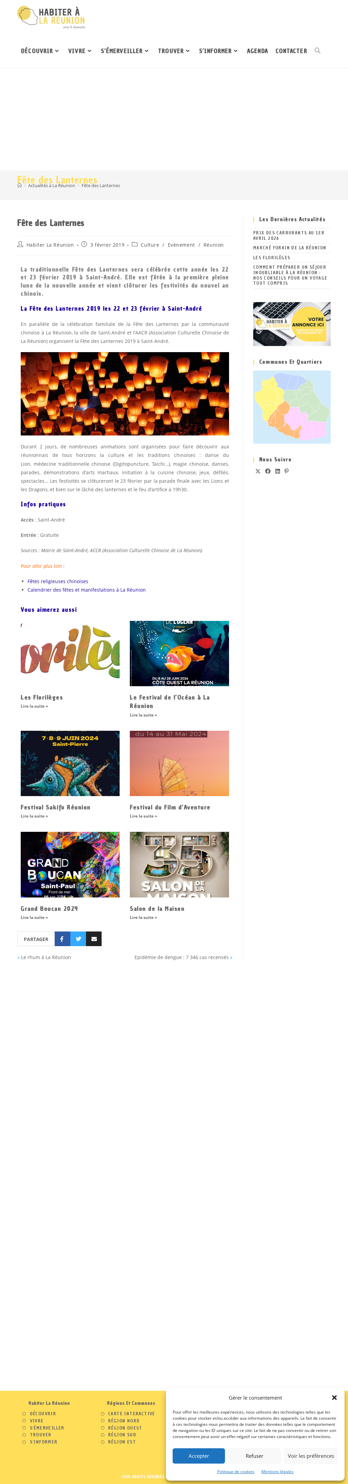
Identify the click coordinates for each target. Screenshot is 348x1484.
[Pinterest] (286, 471)
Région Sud (122, 1435)
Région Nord (124, 1421)
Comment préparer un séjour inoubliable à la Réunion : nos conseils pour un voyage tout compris (290, 275)
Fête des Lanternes (101, 185)
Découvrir (43, 1414)
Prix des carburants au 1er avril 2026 (289, 235)
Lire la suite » (34, 706)
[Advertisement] (174, 119)
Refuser (254, 1455)
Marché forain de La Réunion (290, 248)
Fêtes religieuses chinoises (58, 581)
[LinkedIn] (277, 471)
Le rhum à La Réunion (46, 957)
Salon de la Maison (157, 908)
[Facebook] (268, 471)
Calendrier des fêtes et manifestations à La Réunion (87, 590)
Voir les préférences (311, 1455)
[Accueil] (19, 185)
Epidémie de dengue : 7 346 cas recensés (182, 957)
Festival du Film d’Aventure (170, 807)
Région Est (122, 1442)
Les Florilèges (42, 697)
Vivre (37, 1421)
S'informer (43, 1442)
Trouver (40, 1435)
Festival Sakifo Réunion (56, 807)
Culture (150, 245)
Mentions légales (277, 1471)
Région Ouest (125, 1428)
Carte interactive (131, 1414)
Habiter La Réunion (50, 245)
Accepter (199, 1455)
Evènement (181, 245)
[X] (258, 471)
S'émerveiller (47, 1428)
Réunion (214, 245)
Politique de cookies (236, 1471)
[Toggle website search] (317, 51)
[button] (334, 1397)
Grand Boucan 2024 (50, 908)
